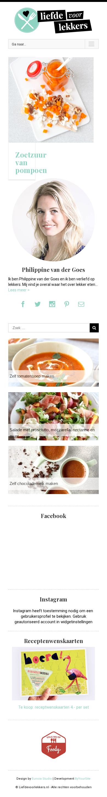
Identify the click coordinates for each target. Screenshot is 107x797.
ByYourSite (83, 778)
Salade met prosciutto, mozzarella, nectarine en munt (52, 432)
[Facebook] (23, 304)
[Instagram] (52, 304)
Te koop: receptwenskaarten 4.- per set (53, 707)
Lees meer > (19, 290)
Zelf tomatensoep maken (32, 376)
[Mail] (81, 304)
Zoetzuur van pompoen (31, 162)
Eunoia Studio (42, 778)
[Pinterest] (66, 304)
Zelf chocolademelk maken (34, 483)
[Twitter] (37, 304)
